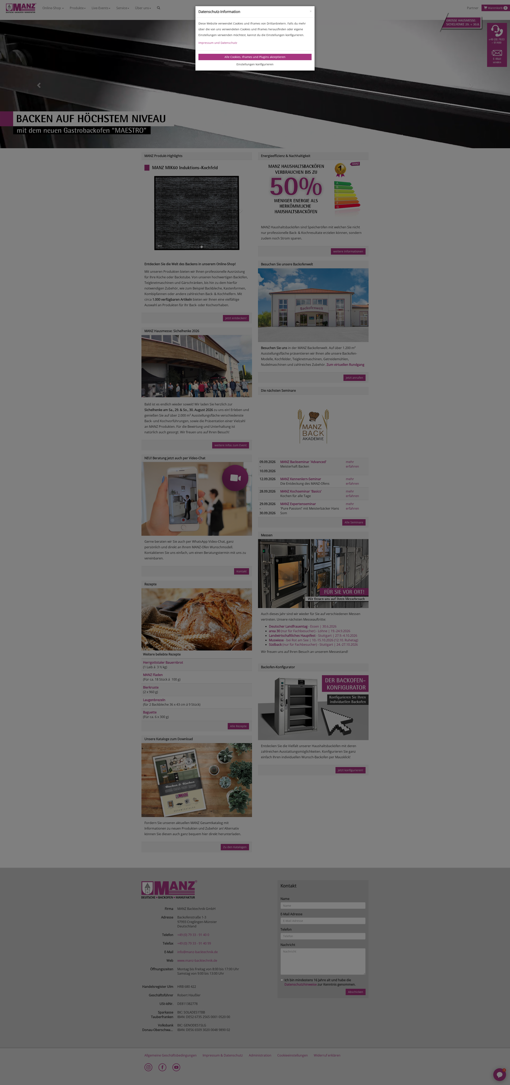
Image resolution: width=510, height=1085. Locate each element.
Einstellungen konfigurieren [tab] (255, 64)
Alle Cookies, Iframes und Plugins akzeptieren (255, 57)
